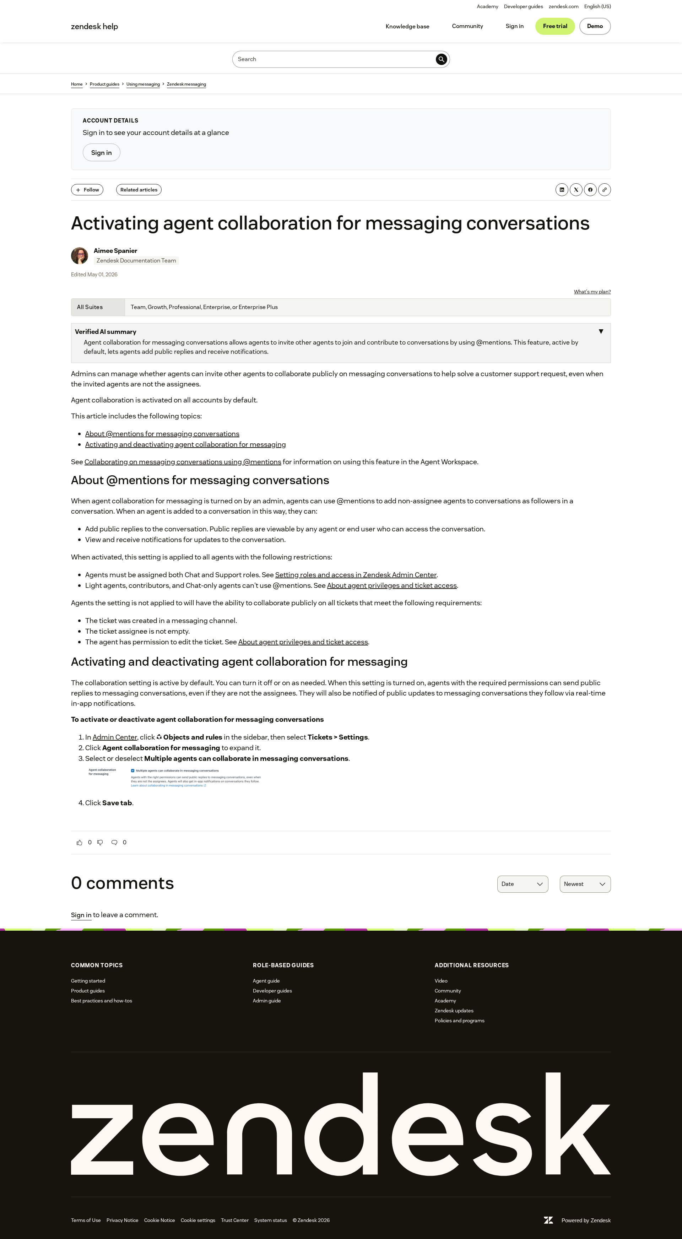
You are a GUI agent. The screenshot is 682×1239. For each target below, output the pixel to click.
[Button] (79, 842)
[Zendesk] (341, 1124)
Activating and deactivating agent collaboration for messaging (185, 444)
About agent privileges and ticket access (392, 585)
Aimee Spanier (115, 251)
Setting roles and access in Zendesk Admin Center (356, 574)
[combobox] (522, 884)
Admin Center (115, 737)
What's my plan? (592, 291)
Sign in (515, 26)
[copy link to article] (604, 189)
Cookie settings (198, 1220)
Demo (595, 26)
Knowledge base (407, 26)
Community (467, 26)
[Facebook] (590, 189)
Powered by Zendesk (586, 1220)
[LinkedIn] (562, 189)
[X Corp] (576, 189)
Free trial (555, 26)
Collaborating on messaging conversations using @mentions (183, 461)
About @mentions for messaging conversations (162, 433)
